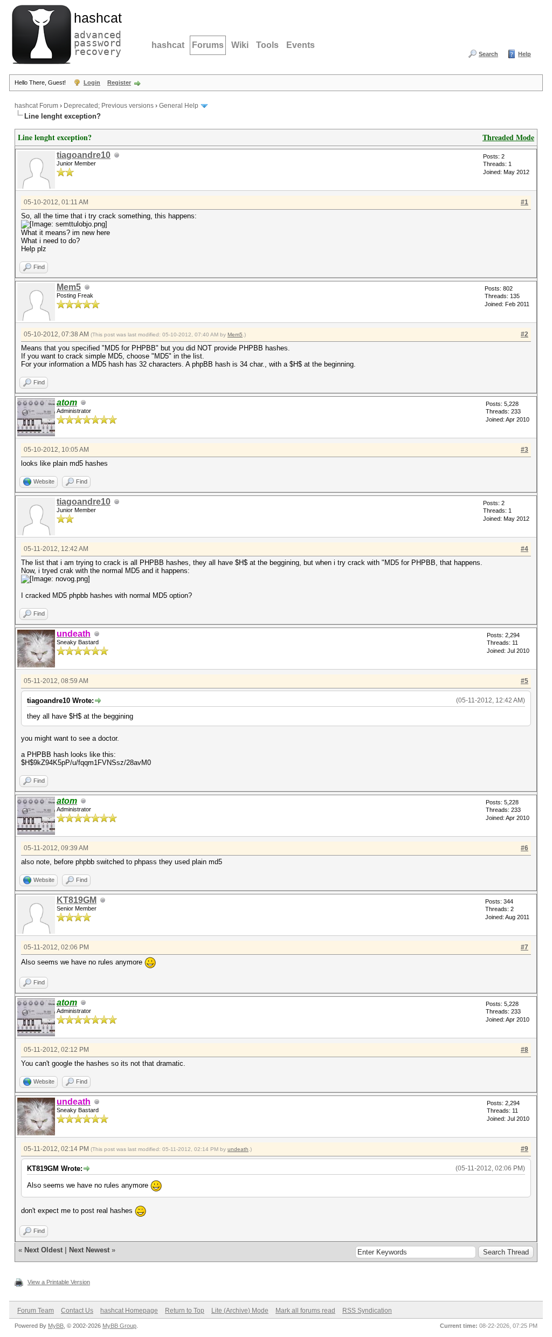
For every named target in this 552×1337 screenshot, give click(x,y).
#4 (524, 549)
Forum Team (35, 1310)
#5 (524, 681)
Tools (267, 45)
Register (119, 82)
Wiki (240, 45)
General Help (178, 105)
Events (300, 45)
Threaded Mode (508, 137)
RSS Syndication (367, 1310)
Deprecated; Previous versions (109, 105)
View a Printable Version (58, 1282)
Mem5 (69, 287)
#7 (524, 947)
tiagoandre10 (84, 155)
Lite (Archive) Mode (239, 1310)
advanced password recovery (95, 33)
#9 (524, 1149)
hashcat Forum (36, 105)
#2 (524, 334)
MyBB (56, 1325)
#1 (524, 202)
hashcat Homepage (129, 1310)
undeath (238, 1149)
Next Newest (89, 1250)
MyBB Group (119, 1325)
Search (488, 54)
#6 (524, 848)
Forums (208, 45)
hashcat (167, 45)
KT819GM (76, 900)
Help (524, 54)
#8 (524, 1049)
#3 (524, 449)
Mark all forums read (305, 1310)
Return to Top (184, 1310)
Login (92, 82)
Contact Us (77, 1310)
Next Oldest (43, 1250)
